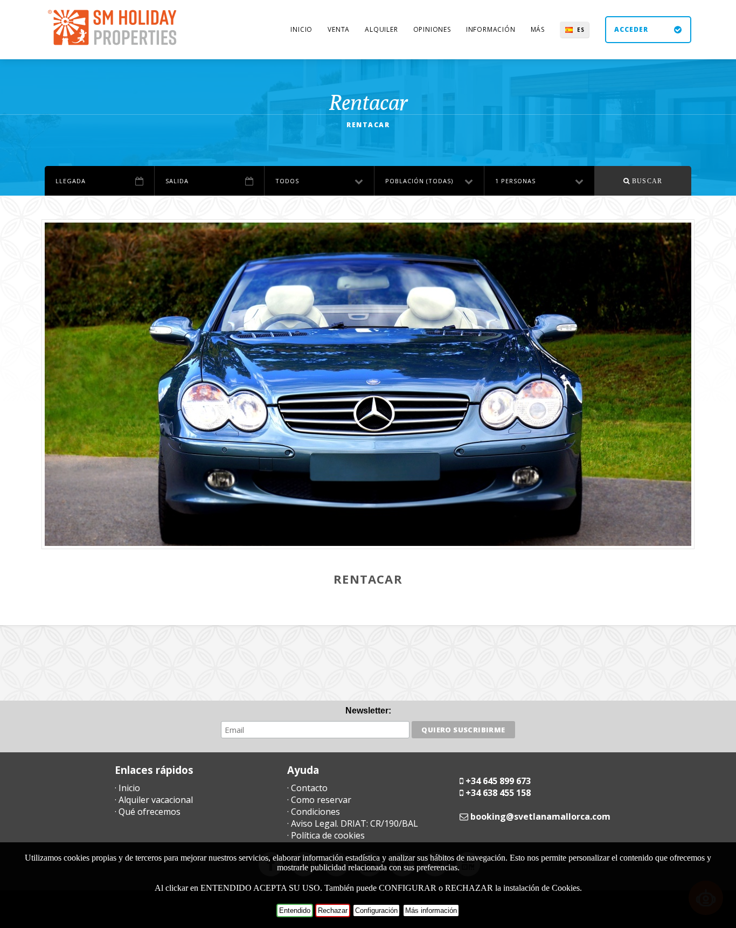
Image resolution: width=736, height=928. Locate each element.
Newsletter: (368, 710)
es (581, 29)
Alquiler (381, 29)
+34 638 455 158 (498, 793)
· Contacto (307, 788)
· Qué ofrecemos (147, 812)
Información (491, 29)
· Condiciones (313, 812)
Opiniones (432, 29)
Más (538, 29)
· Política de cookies (326, 835)
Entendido (294, 910)
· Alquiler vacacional (154, 800)
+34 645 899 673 (498, 781)
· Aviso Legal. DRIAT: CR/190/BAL (352, 823)
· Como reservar (319, 800)
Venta (339, 29)
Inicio (301, 29)
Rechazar (333, 910)
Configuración (376, 910)
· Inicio (127, 788)
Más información (431, 910)
